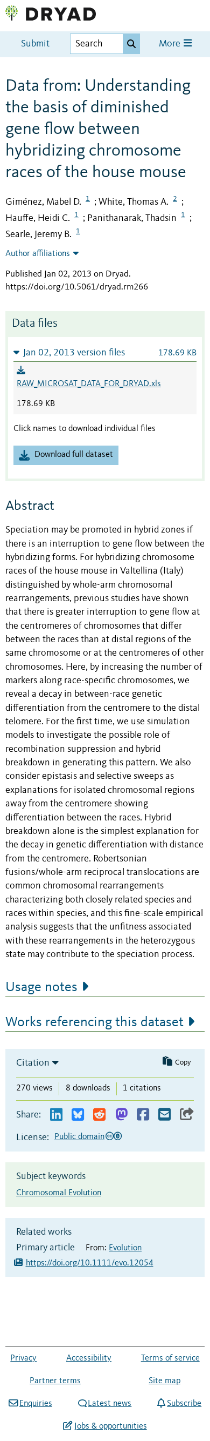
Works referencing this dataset (94, 1022)
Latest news (109, 1403)
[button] (105, 352)
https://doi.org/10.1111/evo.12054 (89, 1263)
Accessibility (88, 1358)
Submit (35, 44)
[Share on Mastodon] (121, 1115)
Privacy (23, 1358)
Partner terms (55, 1381)
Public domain (79, 1137)
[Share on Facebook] (143, 1115)
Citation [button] (33, 1063)
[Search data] (131, 43)
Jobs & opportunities (110, 1426)
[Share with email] (164, 1115)
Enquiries (35, 1403)
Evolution (125, 1248)
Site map (164, 1381)
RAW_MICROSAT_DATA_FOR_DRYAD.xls (89, 384)
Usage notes (41, 987)
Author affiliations (37, 254)
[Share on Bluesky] (78, 1115)
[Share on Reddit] (99, 1115)
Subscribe (184, 1403)
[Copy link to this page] (187, 1115)
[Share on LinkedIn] (56, 1115)
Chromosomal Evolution (58, 1193)
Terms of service (170, 1358)
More (171, 44)
